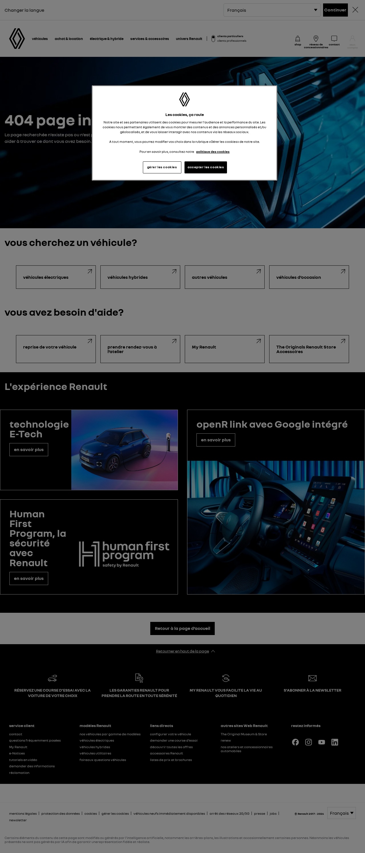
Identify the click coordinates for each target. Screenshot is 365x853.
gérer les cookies (162, 167)
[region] (184, 133)
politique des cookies (213, 152)
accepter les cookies (206, 167)
